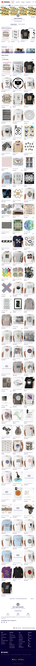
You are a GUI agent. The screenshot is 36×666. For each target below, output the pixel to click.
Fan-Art (2, 635)
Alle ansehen (31, 28)
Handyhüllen (16, 5)
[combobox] (12, 2)
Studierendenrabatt (4, 640)
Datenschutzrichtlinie (6, 654)
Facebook (30, 638)
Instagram (30, 635)
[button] (7, 51)
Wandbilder (22, 5)
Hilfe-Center (21, 637)
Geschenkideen (4, 634)
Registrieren (3, 643)
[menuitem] (2, 5)
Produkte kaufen (14, 24)
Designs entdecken (21, 24)
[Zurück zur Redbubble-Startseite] (6, 2)
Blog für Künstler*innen (12, 644)
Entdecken (2, 5)
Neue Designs (3, 637)
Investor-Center (12, 635)
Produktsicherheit (22, 641)
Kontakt (20, 644)
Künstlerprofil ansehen (18, 21)
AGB (1, 654)
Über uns (11, 634)
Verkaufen (11, 640)
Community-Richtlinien (21, 639)
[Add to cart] (9, 41)
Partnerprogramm (12, 637)
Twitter (29, 641)
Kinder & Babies (30, 5)
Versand (20, 634)
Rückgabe (20, 635)
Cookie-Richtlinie (24, 654)
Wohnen (25, 5)
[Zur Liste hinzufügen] (9, 30)
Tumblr (29, 643)
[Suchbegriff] (13, 2)
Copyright (20, 643)
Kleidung (7, 5)
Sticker (12, 5)
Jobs (10, 642)
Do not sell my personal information (15, 654)
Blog (2, 638)
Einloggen (3, 642)
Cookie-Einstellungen (21, 647)
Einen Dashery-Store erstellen (12, 647)
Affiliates (11, 638)
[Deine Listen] (33, 2)
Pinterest (29, 646)
